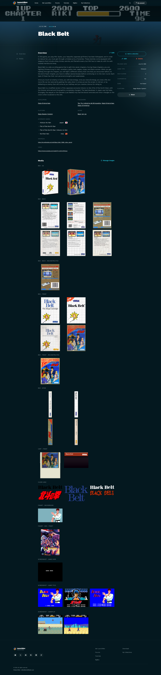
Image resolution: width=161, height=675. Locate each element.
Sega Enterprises (44, 103)
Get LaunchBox (46, 3)
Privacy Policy (16, 669)
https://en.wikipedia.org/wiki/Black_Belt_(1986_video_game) (55, 142)
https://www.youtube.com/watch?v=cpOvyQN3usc (52, 151)
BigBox (75, 3)
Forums (57, 3)
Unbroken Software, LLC (27, 669)
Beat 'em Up (82, 114)
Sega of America (83, 105)
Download (126, 648)
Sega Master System (45, 114)
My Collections (85, 3)
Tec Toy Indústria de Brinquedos (89, 103)
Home (36, 3)
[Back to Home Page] (20, 3)
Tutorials (66, 3)
